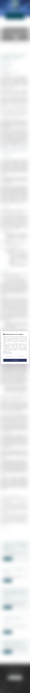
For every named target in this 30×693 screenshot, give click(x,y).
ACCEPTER (15, 360)
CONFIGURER (9, 356)
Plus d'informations (7, 352)
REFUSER (21, 356)
